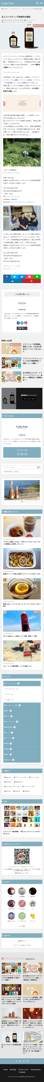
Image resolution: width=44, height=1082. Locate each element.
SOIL (8, 791)
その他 (9, 700)
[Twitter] (14, 277)
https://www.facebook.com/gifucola (22, 202)
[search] (39, 467)
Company (22, 1072)
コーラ (38, 611)
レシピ (16, 471)
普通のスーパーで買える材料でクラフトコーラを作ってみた (22, 574)
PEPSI (26, 791)
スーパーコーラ (29, 786)
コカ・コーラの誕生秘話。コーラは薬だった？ (17, 666)
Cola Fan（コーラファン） (27, 1076)
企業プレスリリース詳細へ (12, 266)
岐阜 (30, 22)
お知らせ (10, 760)
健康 (8, 743)
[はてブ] (22, 277)
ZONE (8, 782)
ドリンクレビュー (12, 683)
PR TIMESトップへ (9, 269)
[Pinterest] (31, 281)
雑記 (8, 754)
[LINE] (37, 277)
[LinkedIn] (12, 281)
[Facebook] (7, 277)
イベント (18, 358)
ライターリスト (23, 1069)
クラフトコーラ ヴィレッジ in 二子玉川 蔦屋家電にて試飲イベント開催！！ (32, 360)
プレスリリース (15, 9)
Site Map (13, 1069)
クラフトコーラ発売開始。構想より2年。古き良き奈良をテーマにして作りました (32, 347)
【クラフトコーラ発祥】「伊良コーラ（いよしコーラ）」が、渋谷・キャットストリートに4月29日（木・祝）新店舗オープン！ (32, 1049)
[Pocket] (29, 277)
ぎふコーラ (6, 22)
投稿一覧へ (21, 328)
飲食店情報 (10, 727)
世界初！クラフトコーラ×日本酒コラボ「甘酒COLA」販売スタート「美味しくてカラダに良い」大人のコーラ (32, 1024)
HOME (5, 9)
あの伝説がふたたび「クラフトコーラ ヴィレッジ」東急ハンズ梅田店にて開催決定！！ (32, 376)
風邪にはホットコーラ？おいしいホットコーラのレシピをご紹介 (22, 605)
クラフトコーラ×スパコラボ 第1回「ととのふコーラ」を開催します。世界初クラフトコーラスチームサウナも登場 (11, 1000)
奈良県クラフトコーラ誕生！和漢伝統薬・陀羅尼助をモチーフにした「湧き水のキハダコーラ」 (11, 1024)
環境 (8, 749)
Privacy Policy (36, 1069)
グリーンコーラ (20, 777)
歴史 (39, 641)
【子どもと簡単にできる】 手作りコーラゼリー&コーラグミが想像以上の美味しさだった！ (21, 543)
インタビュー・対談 (13, 705)
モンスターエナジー (12, 786)
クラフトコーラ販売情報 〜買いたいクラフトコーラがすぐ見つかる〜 (22, 833)
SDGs (8, 777)
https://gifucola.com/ (13, 196)
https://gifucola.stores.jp (11, 72)
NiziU (17, 791)
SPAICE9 (19, 782)
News (9, 716)
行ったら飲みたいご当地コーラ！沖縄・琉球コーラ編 (20, 636)
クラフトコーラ (14, 22)
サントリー (35, 777)
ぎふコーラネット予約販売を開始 (32, 9)
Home (5, 1069)
